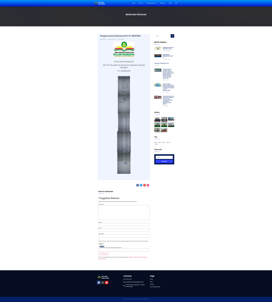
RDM (170, 3)
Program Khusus (151, 3)
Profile (140, 3)
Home (133, 3)
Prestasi (162, 3)
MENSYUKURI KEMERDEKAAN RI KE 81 (168, 56)
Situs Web (101, 233)
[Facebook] (99, 282)
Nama (100, 222)
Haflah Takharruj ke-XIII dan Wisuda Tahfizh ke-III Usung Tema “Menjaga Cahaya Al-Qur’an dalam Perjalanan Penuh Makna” (168, 100)
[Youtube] (106, 282)
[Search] (172, 36)
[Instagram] (102, 282)
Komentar (101, 204)
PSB (176, 3)
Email (100, 228)
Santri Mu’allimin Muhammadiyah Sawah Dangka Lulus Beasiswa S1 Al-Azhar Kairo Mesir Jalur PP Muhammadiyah (168, 87)
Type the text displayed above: (114, 247)
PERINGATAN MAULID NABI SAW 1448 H (168, 48)
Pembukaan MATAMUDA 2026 (161, 63)
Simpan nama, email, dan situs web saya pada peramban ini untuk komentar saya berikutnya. (123, 241)
